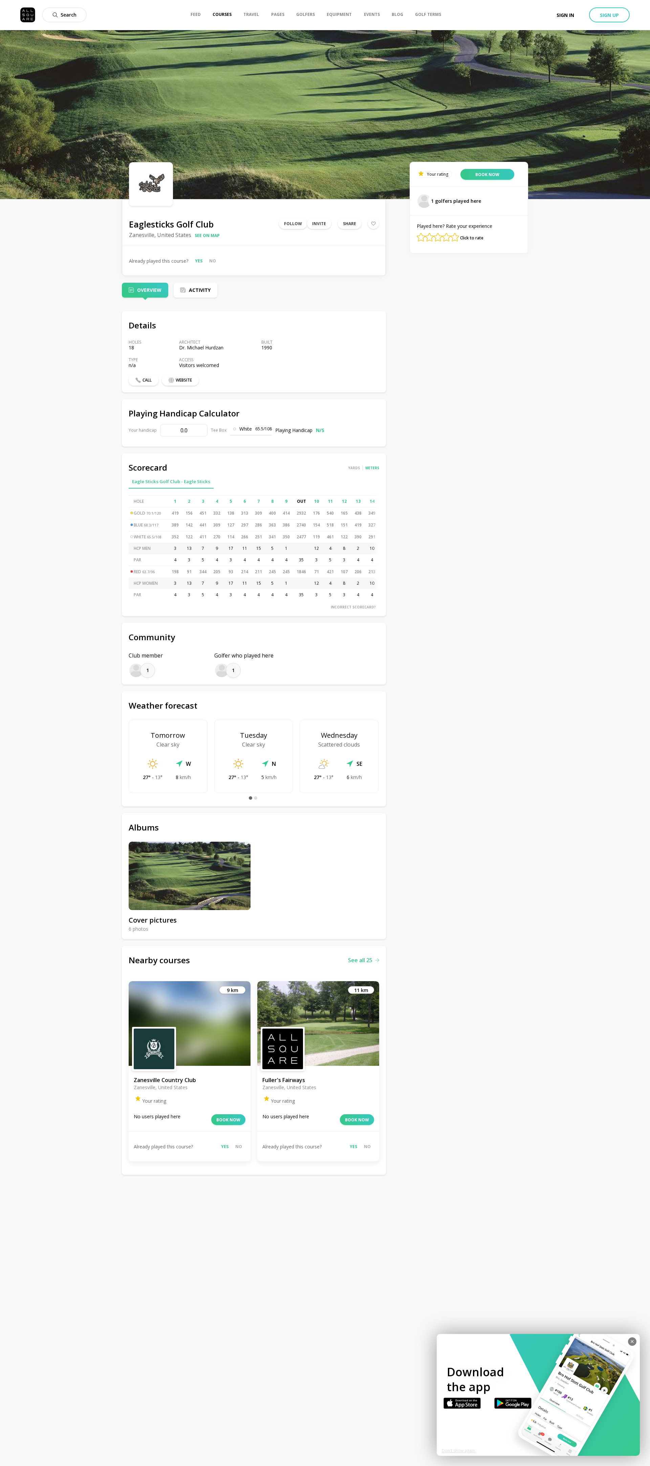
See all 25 (360, 960)
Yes (198, 261)
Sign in (565, 15)
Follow (293, 224)
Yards (354, 468)
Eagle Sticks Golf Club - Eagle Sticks (171, 481)
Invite (319, 224)
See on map (207, 235)
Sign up (609, 15)
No (212, 261)
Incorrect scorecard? (353, 607)
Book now (228, 1120)
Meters (372, 468)
